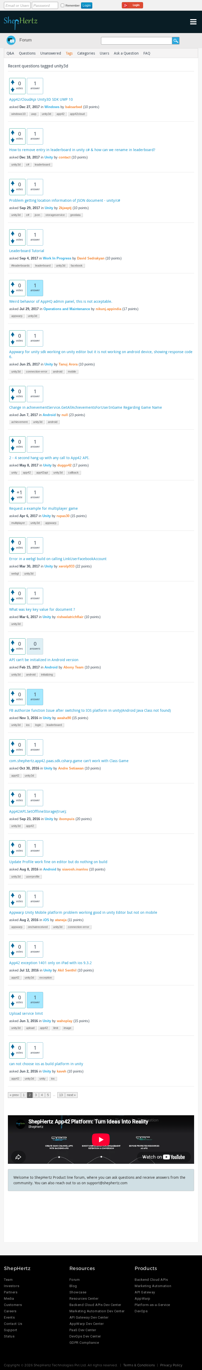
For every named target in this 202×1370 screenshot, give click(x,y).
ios (28, 724)
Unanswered (50, 53)
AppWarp (142, 1298)
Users (104, 53)
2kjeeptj (65, 208)
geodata (75, 214)
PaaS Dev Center (82, 1330)
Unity (48, 157)
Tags (69, 53)
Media (9, 1298)
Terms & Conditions (139, 1365)
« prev (14, 1095)
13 (61, 1095)
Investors (11, 1286)
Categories (86, 53)
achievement (19, 421)
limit (55, 1027)
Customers (13, 1305)
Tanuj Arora (68, 364)
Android (49, 415)
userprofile (32, 876)
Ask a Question (126, 53)
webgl (15, 573)
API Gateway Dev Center (88, 1317)
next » (71, 1095)
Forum (25, 40)
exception (45, 977)
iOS (46, 920)
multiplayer (18, 522)
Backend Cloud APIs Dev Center (95, 1305)
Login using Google (132, 4)
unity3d (46, 113)
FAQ (146, 53)
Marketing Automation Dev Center (97, 1311)
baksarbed (73, 107)
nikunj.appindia (108, 309)
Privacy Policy (171, 1365)
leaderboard (42, 164)
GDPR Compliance (84, 1343)
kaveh (61, 1071)
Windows (51, 107)
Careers (10, 1311)
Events (9, 1317)
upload (30, 1027)
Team (8, 1280)
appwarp (16, 315)
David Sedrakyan (90, 258)
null (65, 415)
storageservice (55, 214)
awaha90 (64, 718)
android (57, 371)
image (67, 1027)
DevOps (141, 1311)
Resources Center (83, 1298)
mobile (72, 371)
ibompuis (66, 819)
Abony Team (73, 667)
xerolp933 (66, 566)
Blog (73, 1286)
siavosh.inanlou (75, 869)
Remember (72, 5)
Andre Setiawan (71, 768)
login (38, 724)
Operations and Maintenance (66, 309)
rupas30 (63, 516)
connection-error (36, 371)
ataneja (61, 920)
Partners (10, 1292)
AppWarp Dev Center (86, 1324)
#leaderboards (20, 265)
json (37, 214)
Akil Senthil (67, 970)
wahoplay (64, 1021)
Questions (27, 53)
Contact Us (13, 1324)
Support (10, 1330)
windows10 (18, 113)
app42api (42, 472)
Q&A (10, 53)
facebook (77, 265)
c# (27, 164)
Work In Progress (57, 258)
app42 (60, 113)
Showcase (78, 1292)
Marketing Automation (153, 1286)
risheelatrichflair (70, 617)
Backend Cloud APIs (151, 1280)
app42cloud (77, 113)
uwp (33, 113)
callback (73, 472)
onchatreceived (38, 926)
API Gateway (145, 1292)
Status (9, 1336)
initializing (47, 674)
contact (64, 157)
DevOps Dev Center (85, 1336)
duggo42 (64, 465)
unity (14, 472)
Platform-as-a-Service (152, 1305)
